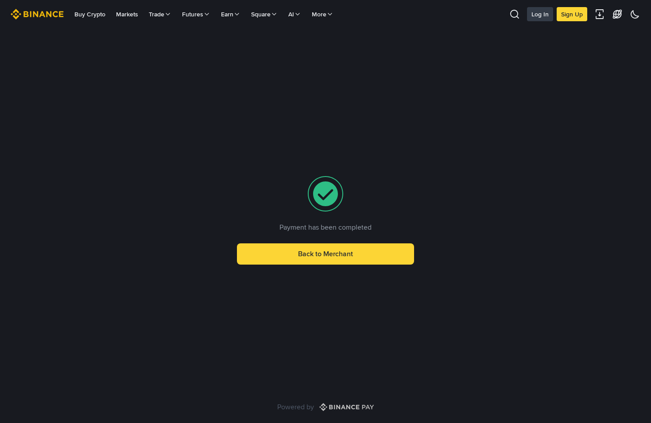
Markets (127, 14)
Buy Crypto (89, 14)
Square (261, 14)
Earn (227, 14)
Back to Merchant (325, 253)
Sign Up (572, 14)
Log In (540, 14)
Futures (192, 14)
